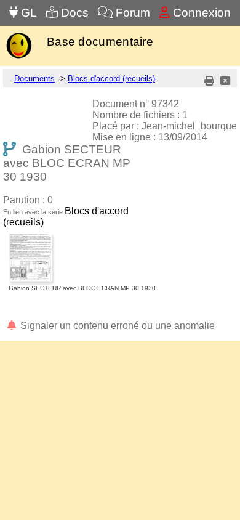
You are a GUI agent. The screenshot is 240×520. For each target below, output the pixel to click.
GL (27, 12)
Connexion (200, 12)
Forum (131, 12)
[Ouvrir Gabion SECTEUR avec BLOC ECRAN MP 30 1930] (82, 235)
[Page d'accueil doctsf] (18, 57)
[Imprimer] (209, 81)
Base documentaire (100, 41)
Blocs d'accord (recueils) (111, 78)
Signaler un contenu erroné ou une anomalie (116, 325)
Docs (73, 12)
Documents (34, 78)
